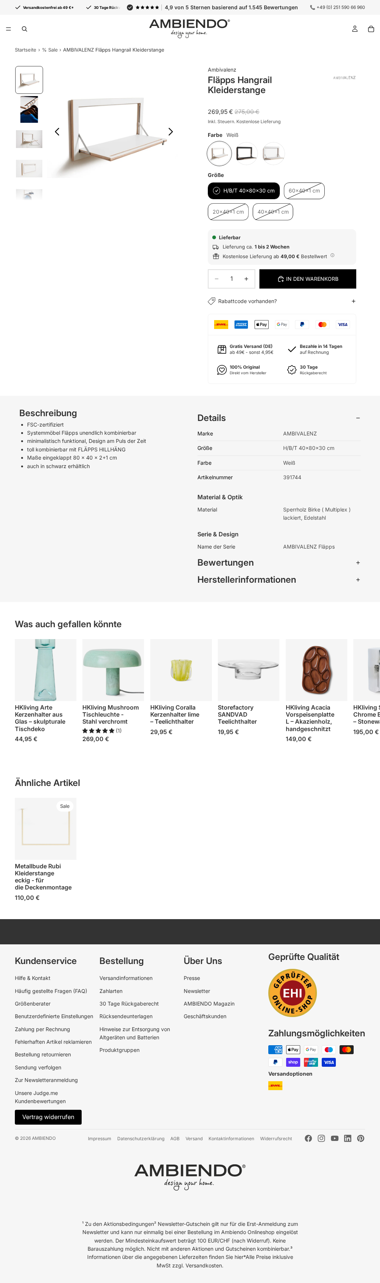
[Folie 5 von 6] (29, 198)
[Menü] (8, 28)
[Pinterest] (360, 1138)
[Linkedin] (347, 1138)
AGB (175, 1138)
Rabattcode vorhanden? (247, 301)
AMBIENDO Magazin (209, 1003)
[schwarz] (246, 153)
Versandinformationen (126, 978)
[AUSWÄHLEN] (65, 690)
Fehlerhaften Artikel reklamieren (53, 1042)
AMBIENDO (44, 1138)
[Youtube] (334, 1138)
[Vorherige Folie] (55, 133)
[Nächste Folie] (172, 133)
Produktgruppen (119, 1050)
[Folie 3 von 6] (29, 139)
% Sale (50, 50)
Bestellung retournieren (43, 1054)
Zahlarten (110, 991)
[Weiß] (219, 153)
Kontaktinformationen (231, 1138)
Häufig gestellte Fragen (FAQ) (51, 991)
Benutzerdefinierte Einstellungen (54, 1016)
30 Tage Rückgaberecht (129, 1003)
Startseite (25, 50)
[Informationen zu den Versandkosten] (332, 255)
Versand (194, 1138)
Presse (192, 978)
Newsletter (197, 991)
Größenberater (32, 1003)
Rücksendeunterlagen (126, 1016)
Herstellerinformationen (246, 579)
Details (211, 417)
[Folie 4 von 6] (29, 168)
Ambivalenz (222, 69)
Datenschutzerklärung (140, 1138)
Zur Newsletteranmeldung (46, 1080)
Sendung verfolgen (38, 1067)
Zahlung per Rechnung (42, 1029)
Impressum (99, 1138)
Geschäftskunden (205, 1016)
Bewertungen (225, 562)
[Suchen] (24, 29)
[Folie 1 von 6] (29, 80)
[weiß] (273, 153)
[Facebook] (308, 1138)
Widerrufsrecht (276, 1138)
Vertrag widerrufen (48, 1117)
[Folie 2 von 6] (29, 109)
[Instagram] (321, 1138)
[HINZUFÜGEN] (200, 690)
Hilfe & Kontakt (32, 978)
